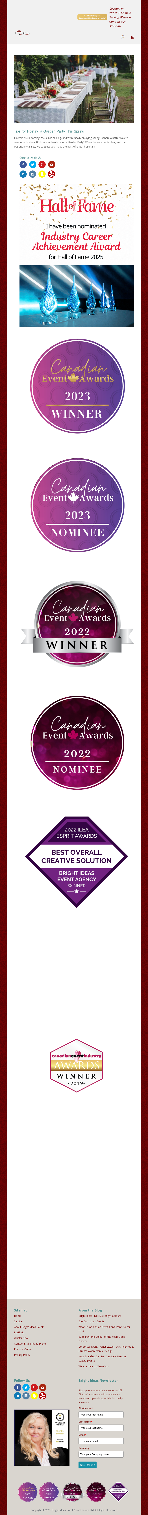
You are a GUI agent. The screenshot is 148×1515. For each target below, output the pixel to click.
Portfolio (19, 1332)
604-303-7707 (118, 23)
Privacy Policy (22, 1354)
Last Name (85, 1421)
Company (84, 1448)
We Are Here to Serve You (94, 1366)
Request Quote (23, 1349)
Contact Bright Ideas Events (30, 1343)
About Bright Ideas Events (29, 1327)
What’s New (21, 1338)
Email (82, 1434)
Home (17, 1315)
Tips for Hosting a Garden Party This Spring (49, 131)
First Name (86, 1408)
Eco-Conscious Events (91, 1321)
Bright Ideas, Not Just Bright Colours (100, 1315)
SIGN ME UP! (87, 1465)
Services (19, 1321)
